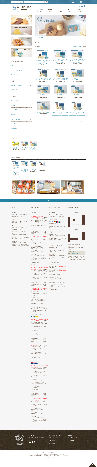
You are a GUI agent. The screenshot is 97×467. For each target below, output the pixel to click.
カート (83, 2)
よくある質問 (52, 443)
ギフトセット (40, 37)
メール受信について (72, 437)
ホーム (36, 37)
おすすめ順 (75, 46)
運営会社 (70, 435)
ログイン (76, 2)
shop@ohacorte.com (75, 253)
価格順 (80, 46)
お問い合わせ (71, 440)
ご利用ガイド (52, 440)
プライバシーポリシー (54, 437)
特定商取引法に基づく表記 (55, 435)
